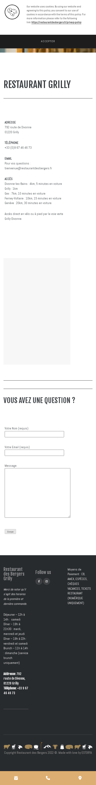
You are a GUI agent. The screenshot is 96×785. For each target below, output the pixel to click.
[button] (48, 41)
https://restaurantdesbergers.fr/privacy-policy (56, 22)
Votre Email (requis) (17, 447)
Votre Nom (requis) (16, 428)
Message (11, 466)
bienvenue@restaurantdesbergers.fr (28, 168)
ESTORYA (87, 753)
